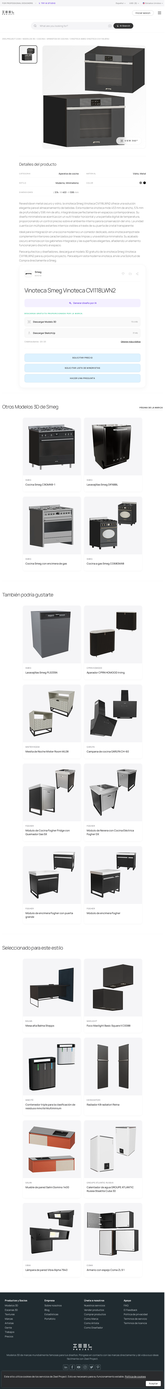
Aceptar (153, 1383)
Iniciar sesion (143, 13)
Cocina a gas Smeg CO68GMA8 (105, 563)
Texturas (10, 1314)
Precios (9, 1336)
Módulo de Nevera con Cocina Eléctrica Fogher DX (110, 832)
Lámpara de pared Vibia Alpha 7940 (46, 1270)
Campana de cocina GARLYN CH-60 (108, 751)
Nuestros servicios (94, 1305)
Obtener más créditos (131, 341)
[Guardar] (123, 274)
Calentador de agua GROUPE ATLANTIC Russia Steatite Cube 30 (110, 1189)
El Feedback (130, 1310)
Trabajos (9, 1332)
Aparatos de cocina (69, 173)
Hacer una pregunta (82, 378)
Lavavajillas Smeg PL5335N (41, 672)
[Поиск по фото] (110, 26)
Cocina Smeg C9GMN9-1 (40, 484)
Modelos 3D (11, 1305)
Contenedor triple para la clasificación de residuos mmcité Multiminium (50, 1106)
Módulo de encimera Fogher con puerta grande (49, 914)
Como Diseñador (93, 1327)
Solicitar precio (82, 357)
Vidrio (136, 173)
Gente (8, 1327)
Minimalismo (72, 182)
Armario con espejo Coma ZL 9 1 (106, 1270)
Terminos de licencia (135, 1323)
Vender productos (94, 1310)
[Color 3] (140, 183)
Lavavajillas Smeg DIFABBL (102, 484)
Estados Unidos (153, 3)
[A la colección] (130, 274)
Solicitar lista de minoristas (82, 368)
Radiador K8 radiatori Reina (103, 1104)
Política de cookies (135, 1376)
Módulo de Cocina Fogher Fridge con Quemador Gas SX (47, 832)
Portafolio (49, 1318)
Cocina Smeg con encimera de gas (46, 563)
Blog (46, 1310)
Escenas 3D (11, 1310)
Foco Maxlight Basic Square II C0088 (108, 1025)
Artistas (9, 1323)
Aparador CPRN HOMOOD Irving (106, 672)
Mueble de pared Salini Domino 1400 (47, 1187)
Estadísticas (51, 1314)
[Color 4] (144, 183)
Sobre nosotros (53, 1305)
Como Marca (91, 1318)
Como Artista (91, 1323)
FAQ (126, 1305)
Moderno (60, 182)
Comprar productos (95, 1314)
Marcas (9, 1318)
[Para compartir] (137, 274)
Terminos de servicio (135, 1318)
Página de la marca (151, 407)
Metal (143, 173)
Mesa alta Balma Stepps (39, 1025)
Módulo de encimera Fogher (103, 913)
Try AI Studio (48, 3)
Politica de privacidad (136, 1314)
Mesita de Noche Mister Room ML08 (46, 751)
